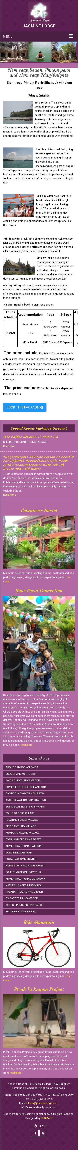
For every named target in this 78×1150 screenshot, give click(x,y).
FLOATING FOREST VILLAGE (22, 819)
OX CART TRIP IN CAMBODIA (22, 898)
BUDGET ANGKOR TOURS (21, 773)
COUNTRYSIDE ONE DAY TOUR (23, 872)
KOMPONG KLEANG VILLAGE (22, 832)
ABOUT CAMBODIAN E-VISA (22, 767)
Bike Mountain (39, 922)
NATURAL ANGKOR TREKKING (23, 885)
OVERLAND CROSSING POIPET (23, 839)
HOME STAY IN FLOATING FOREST (25, 865)
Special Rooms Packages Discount (39, 428)
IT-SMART (47, 1118)
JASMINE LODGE (39, 26)
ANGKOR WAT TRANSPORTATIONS (26, 800)
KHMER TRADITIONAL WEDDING (25, 845)
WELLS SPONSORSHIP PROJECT (24, 904)
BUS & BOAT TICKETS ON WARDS (25, 806)
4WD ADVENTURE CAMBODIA (23, 780)
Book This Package (23, 407)
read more (27, 744)
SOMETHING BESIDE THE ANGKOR (26, 787)
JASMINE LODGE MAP (19, 852)
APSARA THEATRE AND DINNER (24, 891)
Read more (9, 446)
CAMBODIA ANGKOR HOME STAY (25, 793)
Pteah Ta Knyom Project (39, 989)
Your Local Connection (38, 590)
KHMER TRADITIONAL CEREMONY (25, 878)
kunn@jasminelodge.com (43, 1103)
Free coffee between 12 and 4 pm (30, 437)
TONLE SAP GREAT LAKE (20, 813)
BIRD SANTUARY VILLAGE (21, 826)
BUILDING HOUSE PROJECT (22, 911)
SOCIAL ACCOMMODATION (21, 858)
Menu (8, 36)
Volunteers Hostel (39, 510)
